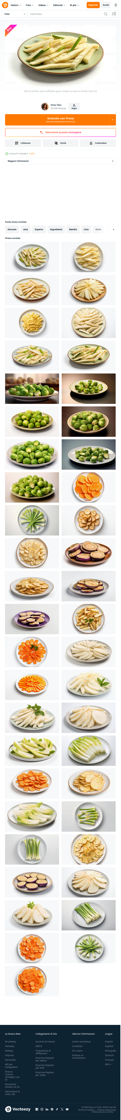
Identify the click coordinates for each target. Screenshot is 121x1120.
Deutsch (107, 1053)
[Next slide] (109, 228)
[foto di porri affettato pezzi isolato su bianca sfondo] (89, 815)
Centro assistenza (81, 1040)
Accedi (106, 5)
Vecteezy (9, 1044)
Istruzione (10, 1058)
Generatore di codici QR (12, 1091)
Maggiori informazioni (18, 159)
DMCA (39, 1044)
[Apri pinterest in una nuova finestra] (52, 1108)
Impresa (9, 1053)
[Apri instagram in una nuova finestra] (42, 1108)
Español (107, 1044)
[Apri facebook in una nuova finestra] (37, 1108)
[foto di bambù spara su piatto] (32, 387)
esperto (39, 227)
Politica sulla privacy (104, 1108)
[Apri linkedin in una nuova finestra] (47, 1108)
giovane (12, 227)
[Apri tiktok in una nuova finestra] (57, 1108)
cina (86, 227)
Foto (28, 5)
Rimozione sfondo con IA (12, 1084)
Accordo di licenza (45, 1040)
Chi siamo (77, 1049)
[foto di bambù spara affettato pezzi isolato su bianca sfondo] (89, 288)
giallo (98, 227)
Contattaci (77, 1044)
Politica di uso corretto (100, 1110)
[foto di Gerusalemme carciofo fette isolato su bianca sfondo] (89, 716)
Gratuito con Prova (60, 119)
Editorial (57, 5)
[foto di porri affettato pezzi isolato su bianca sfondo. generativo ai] (32, 519)
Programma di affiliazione (43, 1051)
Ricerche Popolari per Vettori (45, 1058)
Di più (73, 5)
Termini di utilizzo (84, 1108)
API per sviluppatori (11, 1064)
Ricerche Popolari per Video (45, 1072)
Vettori (14, 5)
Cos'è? (32, 153)
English (107, 1040)
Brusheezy (10, 1040)
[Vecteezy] (5, 5)
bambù (73, 227)
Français (107, 1058)
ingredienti (56, 227)
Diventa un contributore (78, 1055)
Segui (74, 108)
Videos (42, 5)
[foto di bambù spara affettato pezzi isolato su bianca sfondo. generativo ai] (32, 255)
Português (108, 1049)
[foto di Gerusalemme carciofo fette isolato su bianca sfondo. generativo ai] (89, 519)
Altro (105, 1063)
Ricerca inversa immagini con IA (12, 1074)
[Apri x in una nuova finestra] (62, 1108)
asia (25, 227)
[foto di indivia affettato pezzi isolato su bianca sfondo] (32, 749)
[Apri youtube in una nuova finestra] (67, 1108)
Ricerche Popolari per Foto (45, 1065)
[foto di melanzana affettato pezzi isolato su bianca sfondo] (32, 881)
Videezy (9, 1049)
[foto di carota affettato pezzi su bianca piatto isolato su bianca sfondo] (32, 782)
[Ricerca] (106, 14)
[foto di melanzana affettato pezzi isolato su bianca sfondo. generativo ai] (89, 552)
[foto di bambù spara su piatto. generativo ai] (32, 420)
